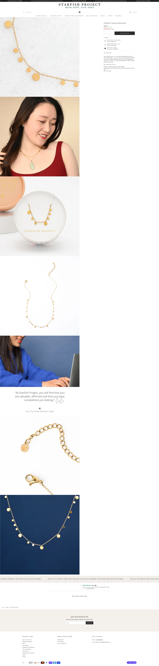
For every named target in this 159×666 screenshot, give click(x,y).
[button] (30, 12)
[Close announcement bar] (158, 1)
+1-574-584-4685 (99, 639)
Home (3, 607)
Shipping (105, 27)
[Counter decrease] (105, 33)
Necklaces (7, 607)
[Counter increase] (111, 33)
